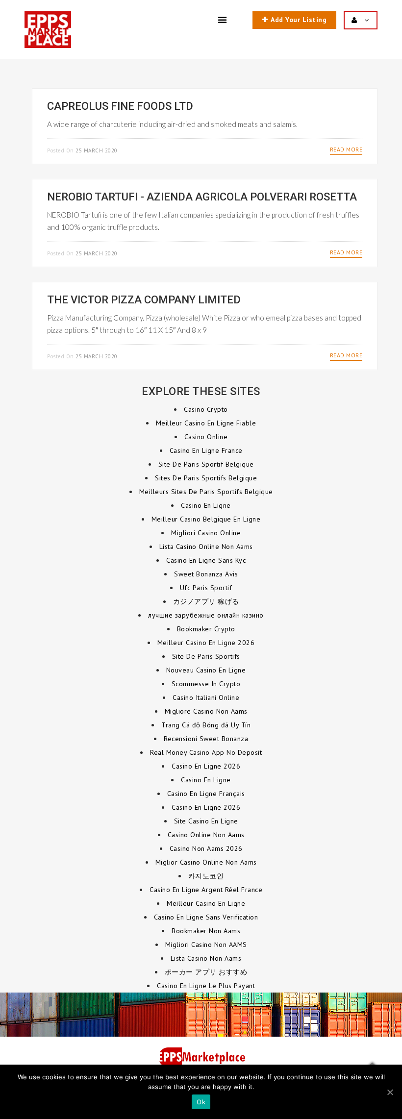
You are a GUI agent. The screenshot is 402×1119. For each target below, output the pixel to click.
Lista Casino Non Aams (206, 958)
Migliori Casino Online (206, 532)
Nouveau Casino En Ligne (206, 670)
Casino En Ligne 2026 (206, 766)
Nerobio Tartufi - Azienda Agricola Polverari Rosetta (202, 197)
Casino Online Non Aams (206, 834)
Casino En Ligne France (206, 450)
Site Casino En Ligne (206, 821)
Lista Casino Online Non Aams (206, 546)
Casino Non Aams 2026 (206, 848)
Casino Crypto (206, 409)
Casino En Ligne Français (206, 793)
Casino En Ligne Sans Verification (206, 917)
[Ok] (390, 1092)
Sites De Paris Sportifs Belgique (206, 477)
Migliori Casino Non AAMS (206, 944)
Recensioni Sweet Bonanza (206, 738)
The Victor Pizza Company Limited (144, 300)
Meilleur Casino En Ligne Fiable (206, 423)
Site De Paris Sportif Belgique (206, 464)
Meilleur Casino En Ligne (206, 903)
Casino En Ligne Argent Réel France (206, 889)
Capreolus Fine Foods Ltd (120, 106)
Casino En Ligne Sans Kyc (206, 560)
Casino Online (206, 436)
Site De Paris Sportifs (206, 656)
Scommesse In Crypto (206, 683)
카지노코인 (206, 875)
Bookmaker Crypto (206, 628)
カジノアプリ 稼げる (206, 601)
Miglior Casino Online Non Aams (206, 862)
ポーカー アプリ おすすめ (206, 972)
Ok (201, 1102)
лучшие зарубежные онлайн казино (206, 615)
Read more (346, 149)
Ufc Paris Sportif (206, 587)
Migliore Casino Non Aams (206, 711)
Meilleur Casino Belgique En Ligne (206, 519)
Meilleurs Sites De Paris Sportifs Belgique (206, 491)
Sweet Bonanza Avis (206, 574)
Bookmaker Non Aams (206, 930)
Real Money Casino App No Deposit (206, 752)
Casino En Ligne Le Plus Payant (206, 985)
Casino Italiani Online (206, 697)
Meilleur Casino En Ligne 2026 (206, 642)
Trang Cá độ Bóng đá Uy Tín (206, 725)
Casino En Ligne (206, 505)
